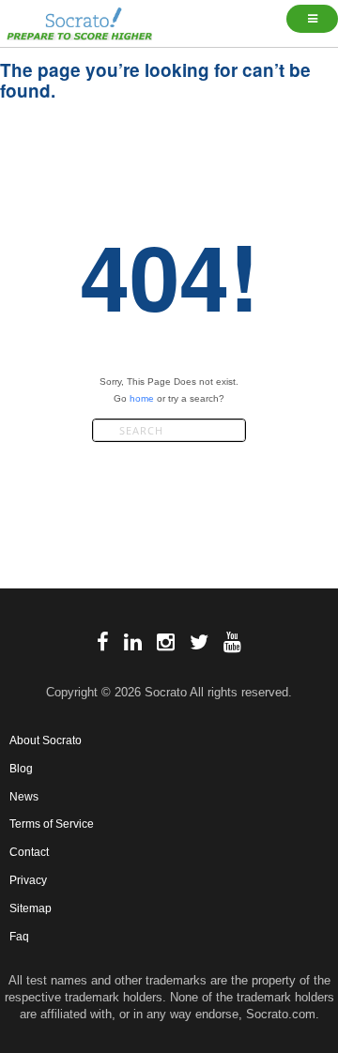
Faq (19, 936)
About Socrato (45, 740)
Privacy (28, 880)
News (23, 796)
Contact (29, 852)
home (142, 398)
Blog (21, 768)
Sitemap (30, 908)
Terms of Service (51, 824)
